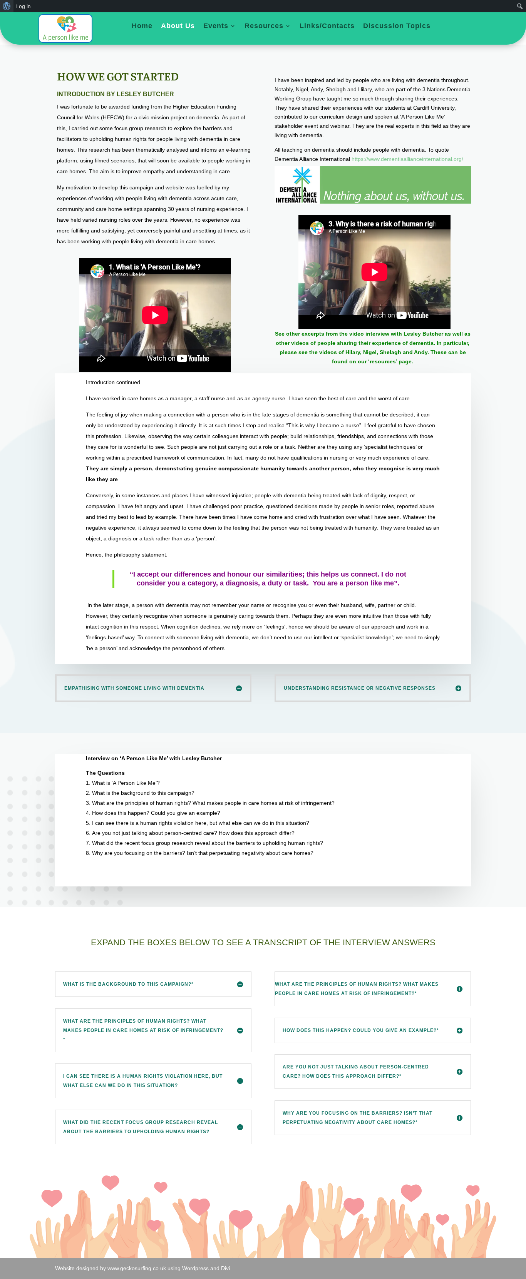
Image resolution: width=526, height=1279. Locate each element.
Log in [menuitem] (23, 6)
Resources (264, 26)
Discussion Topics (397, 26)
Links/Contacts (327, 26)
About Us (178, 26)
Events (215, 26)
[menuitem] (6, 6)
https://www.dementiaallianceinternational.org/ (407, 159)
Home (142, 26)
